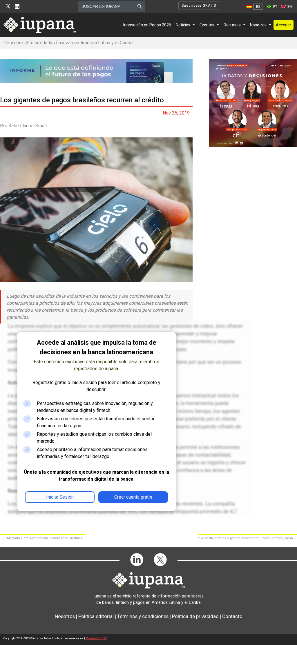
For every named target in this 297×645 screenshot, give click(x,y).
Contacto (232, 616)
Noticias (183, 25)
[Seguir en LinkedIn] (17, 6)
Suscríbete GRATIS (199, 5)
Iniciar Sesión (60, 497)
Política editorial (96, 616)
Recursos (232, 25)
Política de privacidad (195, 616)
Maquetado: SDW (96, 638)
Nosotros (258, 25)
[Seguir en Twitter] (8, 6)
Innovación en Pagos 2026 (147, 25)
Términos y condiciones (143, 616)
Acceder (283, 25)
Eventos (207, 25)
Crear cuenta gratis (133, 497)
